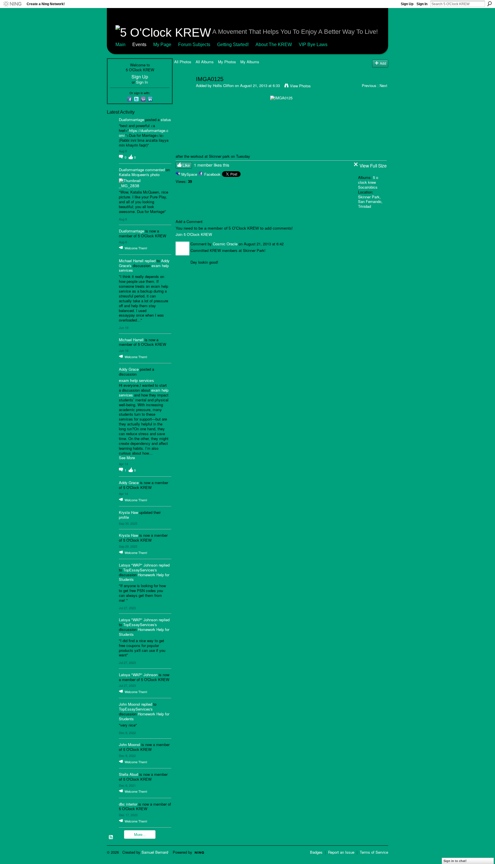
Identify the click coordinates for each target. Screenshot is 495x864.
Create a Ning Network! (46, 4)
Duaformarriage (131, 119)
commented (155, 169)
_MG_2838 (129, 186)
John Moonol (129, 704)
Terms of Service (374, 852)
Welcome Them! (136, 248)
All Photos (182, 61)
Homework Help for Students (144, 577)
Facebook (212, 174)
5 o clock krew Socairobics (368, 182)
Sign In (422, 4)
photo (155, 174)
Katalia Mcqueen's (134, 174)
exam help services (136, 380)
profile (124, 517)
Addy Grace (129, 369)
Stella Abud (128, 774)
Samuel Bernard (155, 852)
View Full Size (373, 165)
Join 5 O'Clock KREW (194, 234)
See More (127, 457)
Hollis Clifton (223, 85)
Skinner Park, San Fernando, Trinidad (370, 201)
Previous (369, 85)
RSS (111, 837)
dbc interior (128, 804)
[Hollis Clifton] (183, 91)
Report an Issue (341, 852)
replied (150, 260)
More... (140, 835)
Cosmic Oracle (225, 243)
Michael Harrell (131, 260)
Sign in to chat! (455, 861)
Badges (316, 852)
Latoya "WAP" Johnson (138, 565)
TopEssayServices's (140, 570)
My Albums (249, 61)
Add (383, 63)
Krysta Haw (128, 512)
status (166, 119)
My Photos (227, 61)
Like (186, 165)
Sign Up (407, 4)
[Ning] (12, 4)
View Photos (300, 85)
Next (383, 85)
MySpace (189, 174)
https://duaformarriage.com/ (143, 133)
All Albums (205, 61)
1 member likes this (211, 165)
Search (489, 3)
